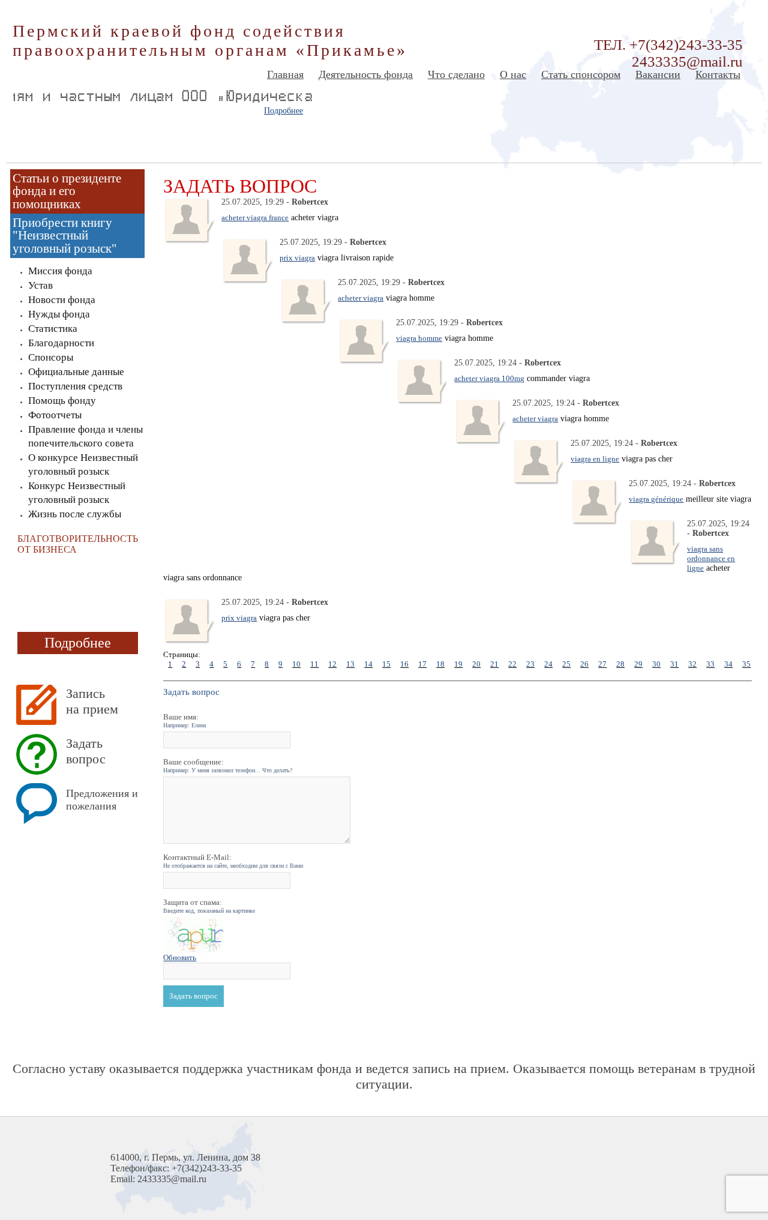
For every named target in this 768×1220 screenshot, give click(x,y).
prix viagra (297, 257)
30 (656, 664)
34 (728, 664)
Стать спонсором (580, 74)
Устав (40, 285)
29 (638, 664)
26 (584, 664)
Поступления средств (75, 386)
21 (494, 664)
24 (548, 664)
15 (386, 664)
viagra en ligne (595, 458)
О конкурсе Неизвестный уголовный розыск (83, 464)
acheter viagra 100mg (489, 378)
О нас (513, 74)
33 (710, 664)
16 (404, 664)
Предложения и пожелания (102, 799)
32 (692, 664)
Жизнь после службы (74, 514)
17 (422, 664)
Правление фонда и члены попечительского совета (85, 436)
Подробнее (283, 110)
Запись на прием (92, 701)
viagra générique (656, 498)
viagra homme (419, 338)
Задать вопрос (86, 751)
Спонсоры (50, 357)
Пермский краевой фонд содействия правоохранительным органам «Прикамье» (210, 40)
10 (296, 664)
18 (440, 664)
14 (368, 664)
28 (620, 664)
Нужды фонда (59, 314)
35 (746, 664)
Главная (285, 74)
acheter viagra (360, 297)
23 (530, 664)
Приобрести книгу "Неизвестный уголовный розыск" (65, 235)
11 (314, 664)
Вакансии (657, 74)
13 (350, 664)
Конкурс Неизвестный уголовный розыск (76, 492)
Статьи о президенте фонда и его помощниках (67, 191)
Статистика (52, 328)
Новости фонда (61, 299)
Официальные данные (76, 371)
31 (674, 664)
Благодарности (61, 343)
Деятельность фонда (366, 74)
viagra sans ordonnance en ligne (711, 558)
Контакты (717, 74)
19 (458, 664)
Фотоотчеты (55, 415)
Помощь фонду (62, 400)
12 (332, 664)
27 (602, 664)
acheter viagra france (255, 217)
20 (476, 664)
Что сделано (456, 74)
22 (512, 664)
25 (566, 664)
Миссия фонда (60, 271)
